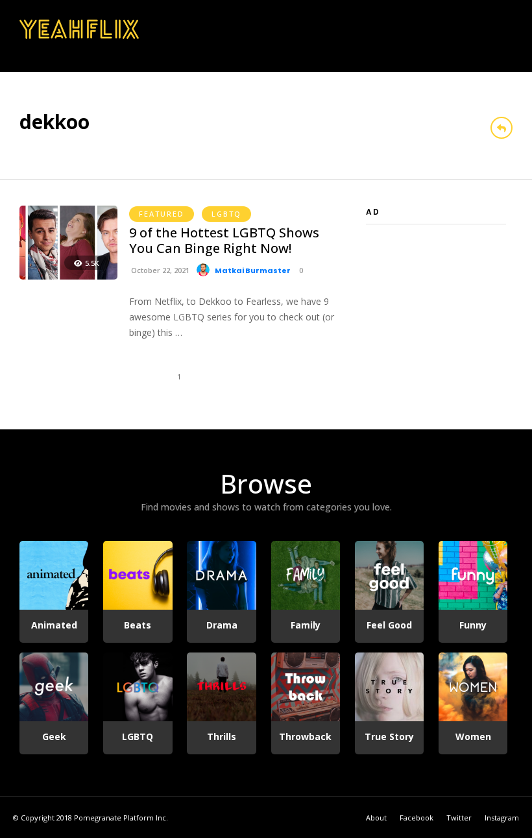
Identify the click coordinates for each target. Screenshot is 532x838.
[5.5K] (68, 276)
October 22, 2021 (159, 270)
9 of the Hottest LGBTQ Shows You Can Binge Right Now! (224, 240)
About (376, 817)
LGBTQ (226, 214)
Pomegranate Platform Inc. (121, 817)
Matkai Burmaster (253, 270)
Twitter (459, 817)
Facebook (416, 817)
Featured (161, 214)
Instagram (502, 817)
